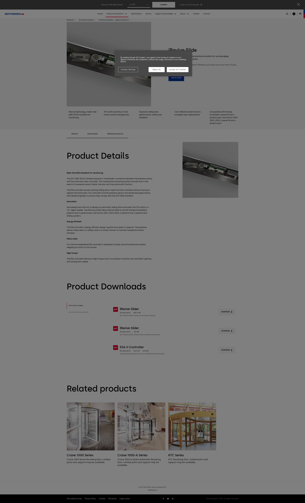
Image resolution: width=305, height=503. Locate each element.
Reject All (156, 70)
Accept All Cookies (177, 70)
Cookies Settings (128, 70)
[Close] (188, 53)
